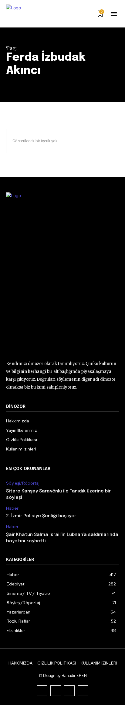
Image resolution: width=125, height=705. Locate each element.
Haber (12, 508)
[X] (69, 690)
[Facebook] (42, 690)
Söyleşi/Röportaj (22, 483)
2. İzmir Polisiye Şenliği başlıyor (41, 516)
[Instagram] (55, 690)
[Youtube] (83, 690)
